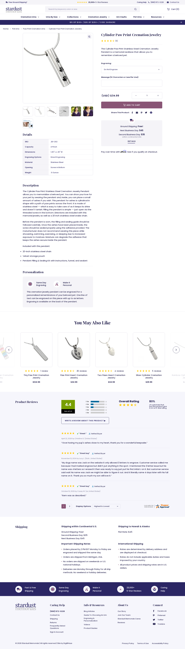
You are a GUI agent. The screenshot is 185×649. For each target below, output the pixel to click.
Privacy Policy (128, 643)
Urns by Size (52, 17)
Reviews (121, 622)
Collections (73, 17)
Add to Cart (133, 105)
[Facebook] (132, 112)
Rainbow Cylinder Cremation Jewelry (149, 376)
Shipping (54, 619)
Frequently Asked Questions (57, 627)
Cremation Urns (29, 17)
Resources (156, 17)
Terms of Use (143, 643)
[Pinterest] (141, 112)
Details (132, 141)
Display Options (83, 506)
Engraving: (106, 63)
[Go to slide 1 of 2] (176, 349)
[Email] (137, 112)
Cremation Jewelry (97, 17)
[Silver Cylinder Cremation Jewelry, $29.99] (111, 350)
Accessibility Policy (160, 643)
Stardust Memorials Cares (129, 619)
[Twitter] (146, 112)
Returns (53, 622)
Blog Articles (89, 611)
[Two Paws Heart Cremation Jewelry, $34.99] (74, 350)
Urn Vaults (121, 17)
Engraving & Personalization (91, 619)
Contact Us (174, 2)
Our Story (122, 611)
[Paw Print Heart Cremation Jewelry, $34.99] (36, 350)
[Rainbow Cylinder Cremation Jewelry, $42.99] (149, 350)
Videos (87, 624)
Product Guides (90, 628)
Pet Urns (137, 17)
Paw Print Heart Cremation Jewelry (36, 376)
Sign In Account (56, 632)
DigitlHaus (68, 643)
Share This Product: (120, 112)
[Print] (151, 112)
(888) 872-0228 (157, 2)
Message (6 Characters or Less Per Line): (120, 77)
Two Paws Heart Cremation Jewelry (74, 376)
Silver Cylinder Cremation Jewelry (111, 376)
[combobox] (131, 69)
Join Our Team (124, 615)
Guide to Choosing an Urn (95, 615)
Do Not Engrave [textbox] (111, 69)
